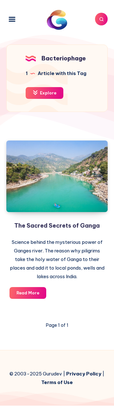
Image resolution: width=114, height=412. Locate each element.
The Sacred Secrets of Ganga (57, 225)
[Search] (101, 19)
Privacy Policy (83, 374)
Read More (31, 294)
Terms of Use (57, 382)
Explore (47, 92)
